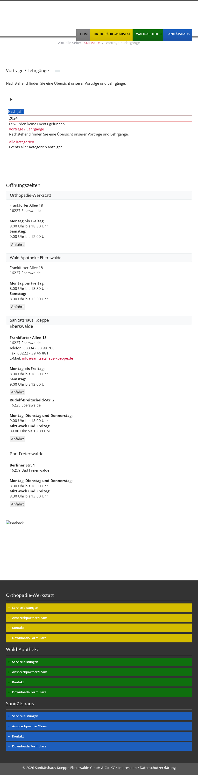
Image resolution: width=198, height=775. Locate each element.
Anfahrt (17, 244)
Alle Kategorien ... (23, 141)
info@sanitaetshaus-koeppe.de (47, 358)
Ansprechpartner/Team (29, 618)
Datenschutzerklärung (158, 767)
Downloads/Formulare (29, 638)
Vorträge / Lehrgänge (26, 129)
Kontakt (18, 627)
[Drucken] (16, 99)
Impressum (127, 767)
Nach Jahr (16, 111)
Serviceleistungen (25, 607)
